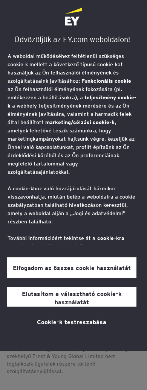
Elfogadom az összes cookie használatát (72, 267)
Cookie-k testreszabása (71, 321)
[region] (73, 175)
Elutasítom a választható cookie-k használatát (72, 297)
